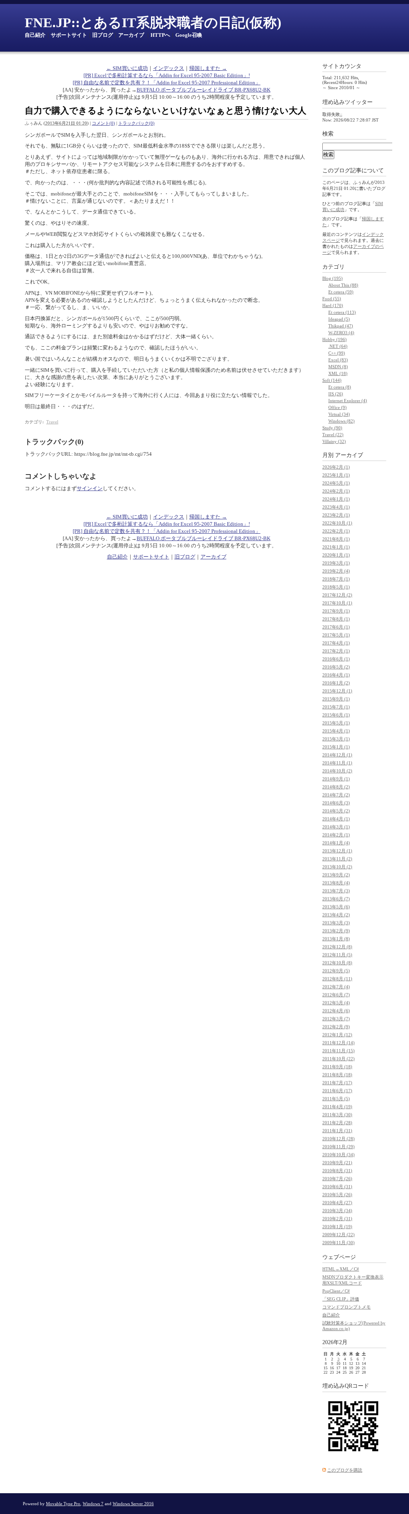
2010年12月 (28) (338, 1138)
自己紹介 (35, 35)
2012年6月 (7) (336, 994)
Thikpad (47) (340, 325)
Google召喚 (188, 35)
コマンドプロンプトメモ (346, 1307)
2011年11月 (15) (338, 1050)
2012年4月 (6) (336, 1010)
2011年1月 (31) (337, 1130)
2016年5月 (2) (336, 666)
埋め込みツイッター (347, 102)
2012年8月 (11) (337, 978)
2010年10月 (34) (338, 1154)
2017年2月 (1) (336, 650)
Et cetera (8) (339, 387)
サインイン (90, 488)
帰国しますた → (208, 68)
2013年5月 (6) (336, 906)
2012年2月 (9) (336, 1026)
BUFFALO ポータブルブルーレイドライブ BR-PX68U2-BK (203, 90)
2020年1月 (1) (336, 555)
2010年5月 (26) (337, 1194)
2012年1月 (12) (337, 1034)
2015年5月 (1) (336, 722)
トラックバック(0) (136, 123)
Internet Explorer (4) (347, 400)
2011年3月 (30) (337, 1114)
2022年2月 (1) (336, 531)
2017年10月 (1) (337, 602)
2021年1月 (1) (336, 547)
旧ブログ (102, 35)
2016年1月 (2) (336, 682)
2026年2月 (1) (336, 467)
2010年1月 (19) (337, 1226)
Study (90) (332, 427)
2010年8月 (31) (337, 1170)
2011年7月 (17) (337, 1082)
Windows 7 (93, 1503)
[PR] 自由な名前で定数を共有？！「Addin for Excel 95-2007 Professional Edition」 (166, 83)
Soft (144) (331, 380)
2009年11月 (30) (338, 1242)
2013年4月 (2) (336, 914)
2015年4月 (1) (336, 730)
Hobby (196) (334, 339)
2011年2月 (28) (337, 1122)
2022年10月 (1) (337, 523)
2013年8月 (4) (336, 882)
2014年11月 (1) (337, 762)
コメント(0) (103, 123)
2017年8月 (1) (336, 618)
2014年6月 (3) (336, 802)
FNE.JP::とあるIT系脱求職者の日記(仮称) (153, 22)
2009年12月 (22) (338, 1234)
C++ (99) (336, 353)
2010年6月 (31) (337, 1186)
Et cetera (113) (342, 312)
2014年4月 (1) (336, 818)
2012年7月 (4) (336, 986)
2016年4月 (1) (336, 674)
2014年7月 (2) (336, 794)
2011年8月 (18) (337, 1074)
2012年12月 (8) (337, 946)
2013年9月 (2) (336, 874)
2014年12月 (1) (337, 754)
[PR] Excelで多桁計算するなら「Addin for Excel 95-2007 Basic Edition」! (166, 75)
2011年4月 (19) (337, 1106)
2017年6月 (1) (336, 626)
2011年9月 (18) (337, 1066)
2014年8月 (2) (336, 786)
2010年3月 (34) (337, 1210)
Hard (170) (332, 305)
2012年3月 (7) (336, 1018)
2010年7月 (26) (337, 1178)
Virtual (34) (339, 414)
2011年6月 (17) (337, 1090)
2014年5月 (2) (336, 810)
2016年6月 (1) (336, 658)
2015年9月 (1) (336, 698)
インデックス (168, 68)
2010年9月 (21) (337, 1162)
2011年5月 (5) (336, 1098)
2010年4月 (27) (337, 1202)
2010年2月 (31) (337, 1218)
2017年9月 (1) (336, 610)
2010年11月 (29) (338, 1146)
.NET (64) (337, 346)
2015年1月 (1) (336, 746)
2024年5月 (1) (336, 483)
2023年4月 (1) (336, 507)
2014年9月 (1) (336, 778)
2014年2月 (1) (336, 834)
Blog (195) (332, 278)
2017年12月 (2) (337, 594)
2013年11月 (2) (337, 858)
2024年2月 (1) (336, 491)
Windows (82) (341, 421)
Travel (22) (332, 434)
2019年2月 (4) (336, 570)
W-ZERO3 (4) (341, 332)
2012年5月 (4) (336, 1002)
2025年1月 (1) (336, 475)
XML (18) (337, 373)
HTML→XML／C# (340, 1269)
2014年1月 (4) (336, 842)
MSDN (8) (338, 366)
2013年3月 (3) (336, 922)
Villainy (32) (334, 441)
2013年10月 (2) (337, 866)
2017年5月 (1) (336, 634)
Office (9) (337, 407)
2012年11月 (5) (337, 954)
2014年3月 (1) (336, 826)
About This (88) (343, 285)
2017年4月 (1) (336, 642)
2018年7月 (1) (336, 578)
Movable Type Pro (63, 1503)
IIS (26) (335, 393)
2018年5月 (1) (336, 586)
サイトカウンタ (341, 66)
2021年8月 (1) (336, 539)
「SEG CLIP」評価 (340, 1299)
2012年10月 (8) (337, 962)
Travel (52, 421)
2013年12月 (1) (337, 850)
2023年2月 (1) (336, 515)
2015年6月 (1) (336, 714)
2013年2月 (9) (336, 930)
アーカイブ (131, 35)
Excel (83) (338, 359)
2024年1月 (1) (336, 499)
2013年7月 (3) (336, 890)
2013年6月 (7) (336, 898)
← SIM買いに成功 (127, 68)
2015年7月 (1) (336, 706)
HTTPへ (160, 35)
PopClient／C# (336, 1291)
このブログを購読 (344, 1470)
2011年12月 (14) (338, 1042)
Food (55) (331, 298)
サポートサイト (69, 35)
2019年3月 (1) (336, 563)
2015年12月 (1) (337, 690)
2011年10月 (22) (338, 1058)
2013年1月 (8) (336, 938)
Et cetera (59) (340, 291)
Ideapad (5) (339, 319)
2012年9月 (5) (336, 970)
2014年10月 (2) (337, 770)
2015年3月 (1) (336, 738)
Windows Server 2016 (133, 1503)
